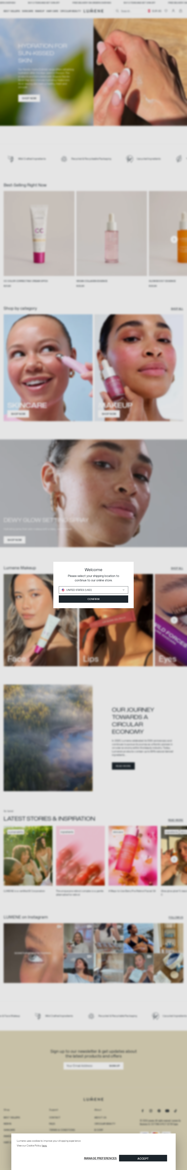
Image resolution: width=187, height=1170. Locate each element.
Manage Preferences (100, 1158)
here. (44, 1145)
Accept (143, 1158)
